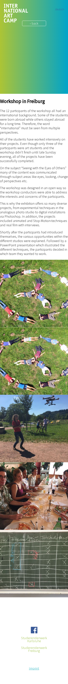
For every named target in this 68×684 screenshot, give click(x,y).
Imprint (34, 668)
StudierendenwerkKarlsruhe (34, 639)
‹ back (34, 23)
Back (3, 602)
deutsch (59, 9)
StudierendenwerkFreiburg (34, 649)
